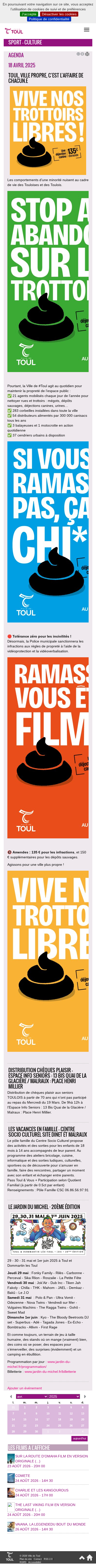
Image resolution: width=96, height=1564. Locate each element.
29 (24, 1431)
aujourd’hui (79, 1438)
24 (48, 1425)
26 (71, 1425)
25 (59, 1425)
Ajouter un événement (24, 1388)
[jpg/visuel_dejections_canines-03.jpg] (48, 282)
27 (82, 1425)
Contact (38, 1559)
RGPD (23, 1562)
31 (13, 1407)
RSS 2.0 (48, 1559)
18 (59, 1419)
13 (82, 1413)
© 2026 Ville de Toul (30, 1556)
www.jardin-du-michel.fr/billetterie (50, 1372)
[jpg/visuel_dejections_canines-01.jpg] (48, 748)
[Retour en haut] (81, 1559)
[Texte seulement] (85, 53)
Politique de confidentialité (49, 19)
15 (24, 1419)
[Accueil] (88, 1559)
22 (24, 1425)
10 (48, 1413)
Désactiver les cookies (59, 14)
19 (71, 1419)
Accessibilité (34, 1562)
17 (48, 1419)
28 (13, 1431)
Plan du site (26, 1559)
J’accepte (29, 14)
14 (13, 1419)
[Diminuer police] (81, 53)
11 (59, 1413)
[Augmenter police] (78, 53)
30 (36, 1431)
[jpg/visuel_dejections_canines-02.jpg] (48, 532)
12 (71, 1413)
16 (36, 1419)
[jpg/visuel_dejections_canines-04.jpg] (48, 962)
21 (13, 1425)
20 (82, 1419)
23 (36, 1425)
